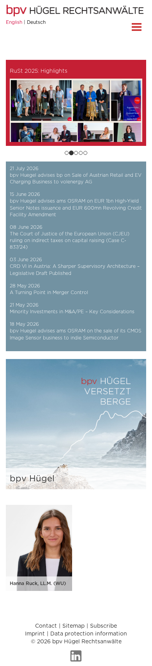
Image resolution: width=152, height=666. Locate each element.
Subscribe (103, 626)
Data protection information (88, 634)
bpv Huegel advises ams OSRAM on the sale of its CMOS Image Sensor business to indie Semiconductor (75, 334)
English (14, 22)
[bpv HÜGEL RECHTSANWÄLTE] (76, 10)
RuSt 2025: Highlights (38, 71)
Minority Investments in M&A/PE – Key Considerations (72, 311)
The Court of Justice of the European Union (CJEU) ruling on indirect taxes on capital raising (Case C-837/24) (69, 241)
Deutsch (36, 22)
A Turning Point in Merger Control (49, 292)
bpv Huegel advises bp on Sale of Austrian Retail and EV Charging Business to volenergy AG (75, 178)
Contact (46, 626)
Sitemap (73, 626)
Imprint (35, 634)
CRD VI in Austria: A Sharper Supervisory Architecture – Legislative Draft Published (75, 269)
